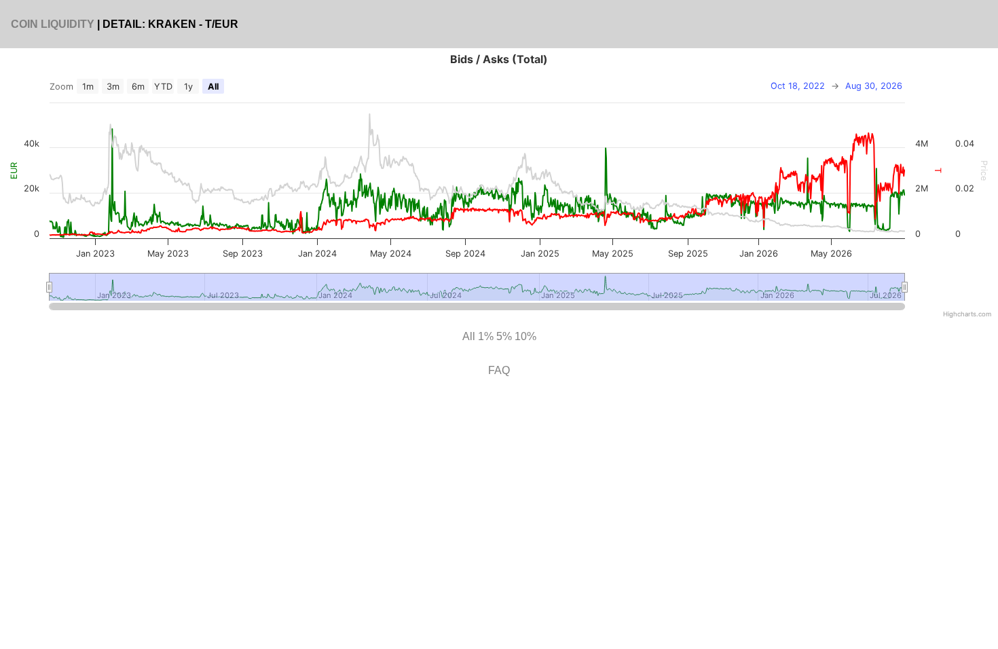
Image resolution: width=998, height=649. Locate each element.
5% (504, 336)
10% (525, 336)
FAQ (499, 370)
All (468, 336)
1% (486, 336)
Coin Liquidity (52, 24)
